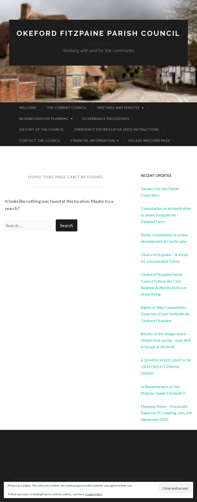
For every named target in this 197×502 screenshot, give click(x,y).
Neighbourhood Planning (43, 119)
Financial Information (93, 141)
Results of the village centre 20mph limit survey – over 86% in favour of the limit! (166, 340)
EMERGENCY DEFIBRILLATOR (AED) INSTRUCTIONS (116, 129)
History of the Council (41, 129)
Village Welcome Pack (149, 141)
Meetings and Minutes (118, 108)
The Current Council (67, 108)
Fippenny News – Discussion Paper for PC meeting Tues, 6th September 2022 (166, 412)
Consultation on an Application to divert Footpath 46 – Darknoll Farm (166, 214)
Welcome (27, 108)
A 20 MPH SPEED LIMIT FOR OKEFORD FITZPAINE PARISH (166, 366)
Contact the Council (39, 141)
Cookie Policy (94, 494)
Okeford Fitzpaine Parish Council (98, 33)
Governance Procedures (105, 119)
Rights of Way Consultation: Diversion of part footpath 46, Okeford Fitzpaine (165, 313)
